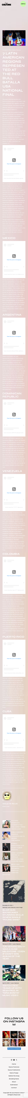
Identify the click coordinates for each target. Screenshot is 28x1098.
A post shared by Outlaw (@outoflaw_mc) (14, 673)
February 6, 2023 (7, 944)
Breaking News (14, 1079)
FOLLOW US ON (13, 1020)
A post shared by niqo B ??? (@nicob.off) (14, 590)
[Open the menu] (23, 4)
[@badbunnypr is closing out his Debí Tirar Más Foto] (6, 1042)
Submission (14, 1084)
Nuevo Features (17, 50)
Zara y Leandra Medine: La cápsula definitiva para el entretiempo (17, 857)
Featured (5, 907)
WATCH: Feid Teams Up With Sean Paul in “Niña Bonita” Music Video (12, 990)
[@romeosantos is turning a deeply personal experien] (21, 1042)
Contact (14, 1087)
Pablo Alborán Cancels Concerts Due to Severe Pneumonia (18, 836)
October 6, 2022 (7, 50)
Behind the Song (14, 1076)
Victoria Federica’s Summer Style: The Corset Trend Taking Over (18, 825)
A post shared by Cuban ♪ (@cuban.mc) (14, 747)
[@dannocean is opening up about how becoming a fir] (21, 1034)
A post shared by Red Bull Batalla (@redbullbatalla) (16, 178)
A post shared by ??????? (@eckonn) (14, 507)
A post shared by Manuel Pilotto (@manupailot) (15, 351)
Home (14, 1064)
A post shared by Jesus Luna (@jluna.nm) (14, 274)
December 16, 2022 (7, 905)
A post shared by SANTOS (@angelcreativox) (14, 432)
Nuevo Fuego (19, 907)
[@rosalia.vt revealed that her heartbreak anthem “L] (14, 1034)
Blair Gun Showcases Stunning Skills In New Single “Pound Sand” (13, 915)
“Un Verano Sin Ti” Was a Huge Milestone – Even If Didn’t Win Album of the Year (14, 952)
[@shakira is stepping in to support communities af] (14, 1042)
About (14, 1082)
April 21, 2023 (6, 983)
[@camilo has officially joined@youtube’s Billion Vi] (6, 1034)
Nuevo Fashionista (14, 1070)
